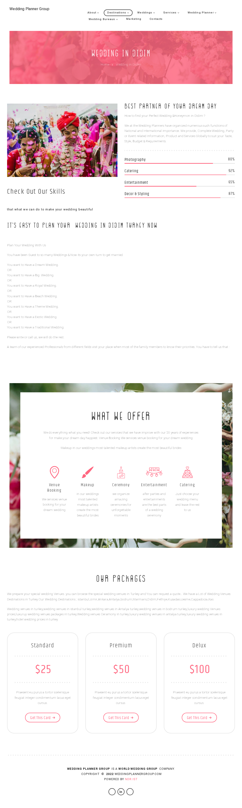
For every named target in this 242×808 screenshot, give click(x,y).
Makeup (88, 485)
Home (105, 64)
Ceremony (121, 485)
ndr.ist (131, 779)
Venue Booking (54, 487)
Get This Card (40, 718)
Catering (187, 485)
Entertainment (154, 485)
